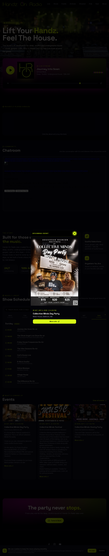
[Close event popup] (75, 233)
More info (53, 321)
